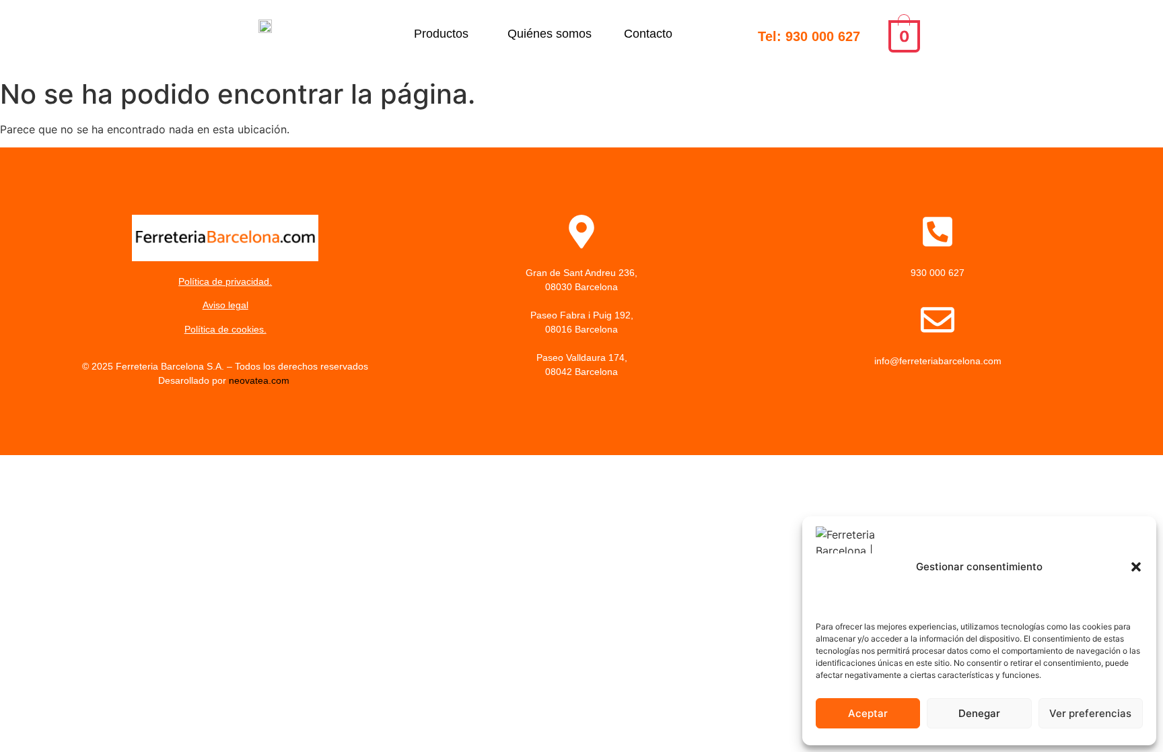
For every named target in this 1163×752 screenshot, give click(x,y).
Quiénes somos (549, 33)
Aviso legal (225, 305)
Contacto (648, 33)
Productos (441, 33)
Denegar (979, 713)
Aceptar (868, 713)
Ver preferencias (1090, 713)
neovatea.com (260, 380)
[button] (1136, 567)
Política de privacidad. (225, 281)
